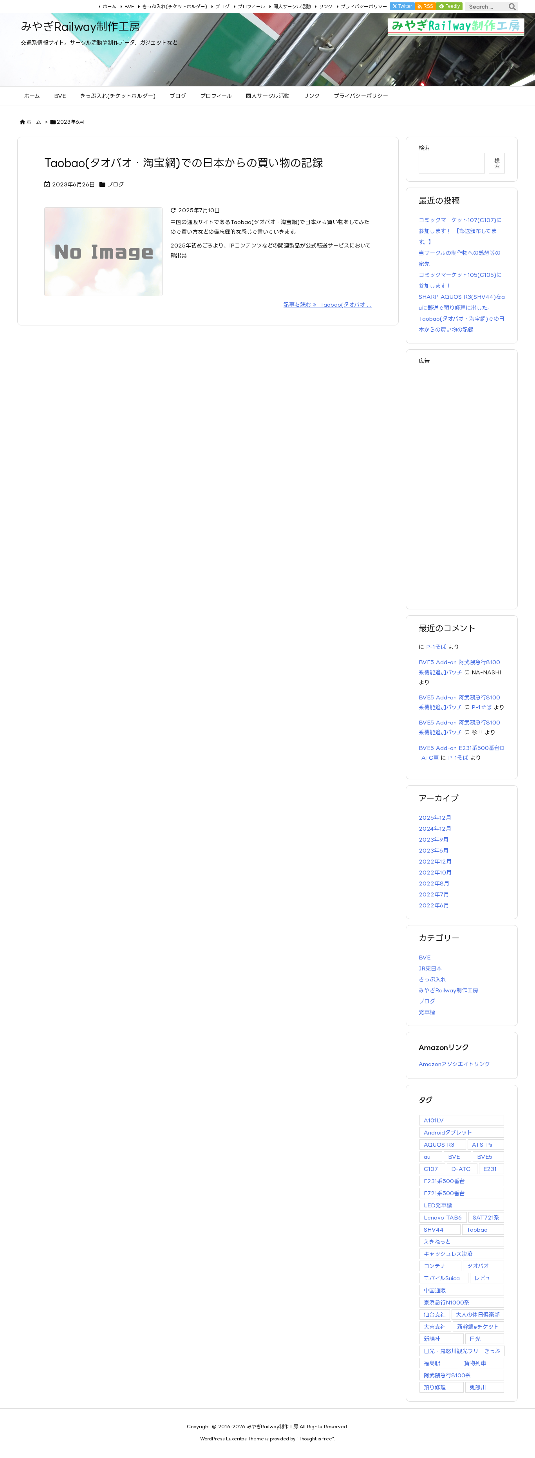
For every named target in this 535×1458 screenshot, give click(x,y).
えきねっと (437, 1242)
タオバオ (478, 1266)
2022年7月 (434, 894)
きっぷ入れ (432, 979)
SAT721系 (486, 1217)
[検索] (512, 6)
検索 (424, 148)
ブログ (222, 6)
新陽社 (432, 1339)
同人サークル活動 (292, 6)
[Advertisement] (462, 482)
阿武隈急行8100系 (447, 1375)
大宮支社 (435, 1327)
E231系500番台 (444, 1181)
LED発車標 (438, 1205)
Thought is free (315, 1438)
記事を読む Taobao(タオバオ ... (328, 304)
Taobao (477, 1229)
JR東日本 (430, 968)
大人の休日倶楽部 (478, 1314)
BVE (129, 6)
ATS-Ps (482, 1144)
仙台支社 (435, 1314)
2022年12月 (435, 861)
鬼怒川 (478, 1387)
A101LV (434, 1120)
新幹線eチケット (478, 1327)
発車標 (427, 1012)
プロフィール (251, 6)
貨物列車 (475, 1363)
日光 (475, 1339)
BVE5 (484, 1157)
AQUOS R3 (439, 1144)
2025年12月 (435, 817)
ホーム (109, 6)
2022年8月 (434, 883)
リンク (326, 6)
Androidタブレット (448, 1132)
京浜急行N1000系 (447, 1302)
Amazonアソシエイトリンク (454, 1064)
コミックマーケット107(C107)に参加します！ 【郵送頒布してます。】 (460, 231)
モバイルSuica (442, 1278)
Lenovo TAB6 (443, 1217)
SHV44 (434, 1229)
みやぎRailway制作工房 (448, 990)
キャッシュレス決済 (448, 1254)
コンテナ (435, 1266)
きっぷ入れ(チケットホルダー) (174, 6)
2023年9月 (433, 839)
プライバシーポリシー (364, 6)
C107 (431, 1169)
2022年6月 (434, 905)
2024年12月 (435, 828)
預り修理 (435, 1387)
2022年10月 (435, 872)
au (427, 1157)
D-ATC (460, 1169)
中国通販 (435, 1290)
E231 (490, 1169)
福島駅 (432, 1363)
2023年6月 (433, 850)
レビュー (484, 1278)
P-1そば (436, 647)
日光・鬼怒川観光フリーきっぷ (462, 1351)
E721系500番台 (444, 1193)
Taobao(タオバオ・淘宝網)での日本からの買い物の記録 (183, 163)
